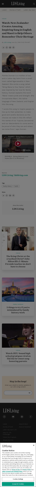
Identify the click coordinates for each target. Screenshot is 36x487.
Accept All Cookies (18, 484)
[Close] (34, 445)
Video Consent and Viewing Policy (12, 471)
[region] (18, 465)
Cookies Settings (18, 479)
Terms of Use (16, 469)
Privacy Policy (27, 469)
